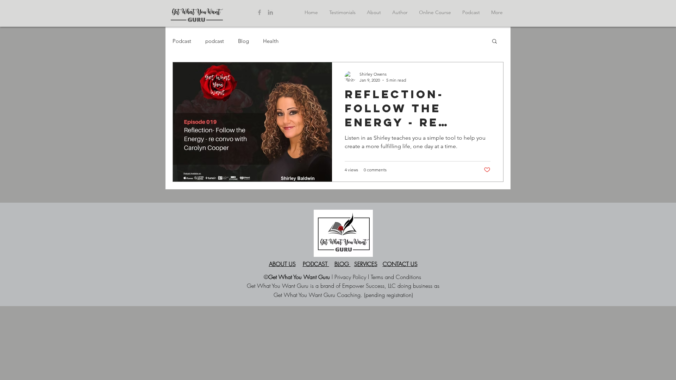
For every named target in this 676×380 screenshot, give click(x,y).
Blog (243, 41)
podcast (214, 41)
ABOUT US (282, 264)
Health (270, 41)
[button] (494, 41)
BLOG (342, 264)
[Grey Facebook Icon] (259, 12)
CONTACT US (400, 264)
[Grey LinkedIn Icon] (270, 12)
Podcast (182, 41)
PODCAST (316, 264)
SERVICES (365, 264)
